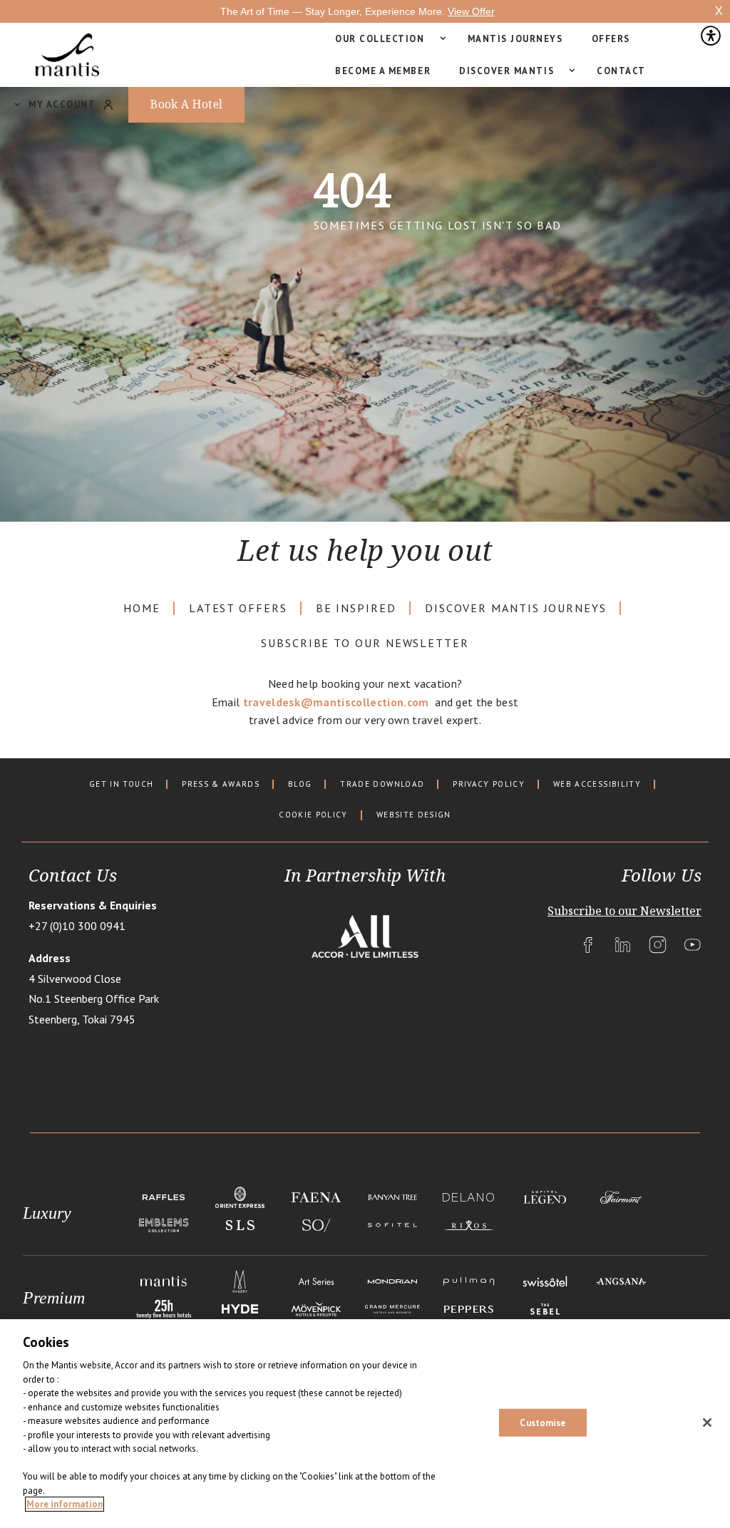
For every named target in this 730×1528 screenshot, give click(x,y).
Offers (611, 39)
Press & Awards (220, 784)
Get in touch (121, 784)
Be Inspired (356, 608)
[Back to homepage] (67, 54)
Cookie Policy (313, 815)
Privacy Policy (489, 784)
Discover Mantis (506, 71)
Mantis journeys (515, 39)
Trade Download (382, 784)
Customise (542, 1422)
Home (141, 608)
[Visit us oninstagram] (658, 945)
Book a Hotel (186, 104)
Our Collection (380, 39)
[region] (365, 1423)
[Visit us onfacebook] (588, 945)
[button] (710, 39)
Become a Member (383, 71)
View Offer (471, 11)
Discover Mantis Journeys (516, 608)
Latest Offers (238, 608)
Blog (300, 784)
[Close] (707, 1422)
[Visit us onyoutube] (692, 945)
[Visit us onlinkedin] (623, 945)
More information (64, 1504)
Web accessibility (597, 784)
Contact (621, 71)
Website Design (413, 815)
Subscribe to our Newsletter (365, 643)
